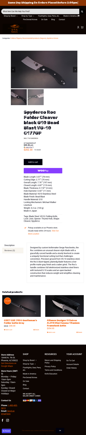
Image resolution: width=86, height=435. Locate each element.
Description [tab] (9, 245)
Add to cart (33, 162)
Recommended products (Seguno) (34, 38)
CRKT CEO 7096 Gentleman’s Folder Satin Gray (20, 321)
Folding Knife (51, 216)
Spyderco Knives (52, 38)
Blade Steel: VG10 (37, 216)
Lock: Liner (28, 218)
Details (37, 330)
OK (60, 430)
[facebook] (2, 420)
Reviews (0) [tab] (9, 250)
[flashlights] (14, 24)
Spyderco (35, 221)
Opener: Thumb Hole (43, 218)
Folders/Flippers (16, 38)
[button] (32, 145)
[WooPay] (43, 170)
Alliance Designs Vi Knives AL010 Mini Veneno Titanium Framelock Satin (63, 323)
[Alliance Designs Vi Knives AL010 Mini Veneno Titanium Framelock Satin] (64, 306)
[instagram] (7, 420)
